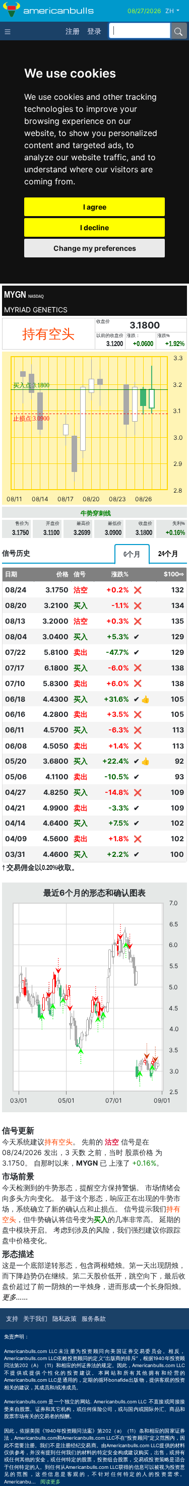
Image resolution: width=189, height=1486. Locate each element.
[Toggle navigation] (10, 31)
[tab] (132, 554)
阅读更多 (50, 1481)
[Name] (178, 31)
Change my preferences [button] (94, 248)
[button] (176, 11)
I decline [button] (94, 227)
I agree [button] (94, 206)
